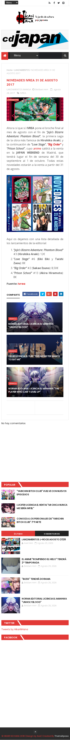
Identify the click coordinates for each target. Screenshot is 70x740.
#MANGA (12, 319)
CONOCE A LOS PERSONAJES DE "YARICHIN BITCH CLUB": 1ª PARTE (40, 520)
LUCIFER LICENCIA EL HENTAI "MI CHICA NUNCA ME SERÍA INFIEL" (42, 506)
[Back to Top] (35, 732)
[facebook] (54, 3)
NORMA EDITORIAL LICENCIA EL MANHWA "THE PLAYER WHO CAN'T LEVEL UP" (33, 390)
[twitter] (59, 3)
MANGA (27, 89)
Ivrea (21, 284)
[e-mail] (63, 3)
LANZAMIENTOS (22, 70)
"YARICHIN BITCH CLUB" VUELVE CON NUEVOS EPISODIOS (41, 492)
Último (18, 533)
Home (10, 70)
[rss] (49, 3)
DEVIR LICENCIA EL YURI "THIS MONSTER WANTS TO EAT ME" (34, 358)
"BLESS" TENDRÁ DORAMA (36, 579)
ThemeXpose (61, 736)
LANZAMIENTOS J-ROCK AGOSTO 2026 (44, 539)
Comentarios (52, 533)
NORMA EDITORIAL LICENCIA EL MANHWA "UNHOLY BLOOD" (30, 325)
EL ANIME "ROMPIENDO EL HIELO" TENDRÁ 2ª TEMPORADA (44, 560)
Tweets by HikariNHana (14, 629)
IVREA (23, 93)
